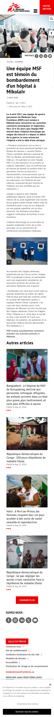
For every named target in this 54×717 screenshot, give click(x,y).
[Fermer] (50, 684)
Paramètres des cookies (27, 704)
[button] (51, 33)
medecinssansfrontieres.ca (20, 671)
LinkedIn (21, 620)
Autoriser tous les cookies (27, 711)
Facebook (9, 620)
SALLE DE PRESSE (17, 641)
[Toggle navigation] (35, 10)
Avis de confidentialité (16, 650)
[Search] (51, 18)
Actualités (19, 62)
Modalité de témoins (16, 658)
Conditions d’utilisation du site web (22, 654)
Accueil (10, 62)
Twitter (28, 620)
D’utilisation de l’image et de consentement (27, 666)
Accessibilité (12, 662)
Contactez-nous (13, 646)
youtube (35, 620)
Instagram (14, 620)
